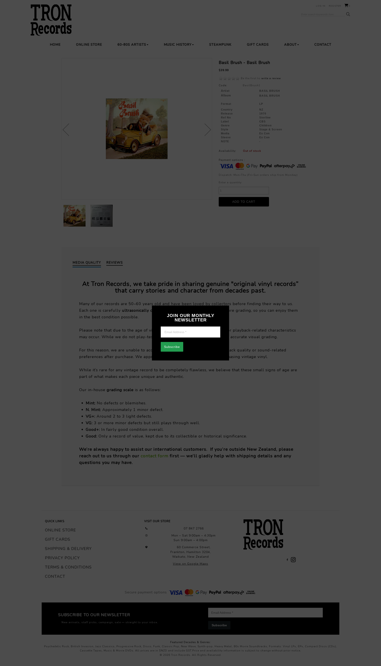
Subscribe (172, 347)
